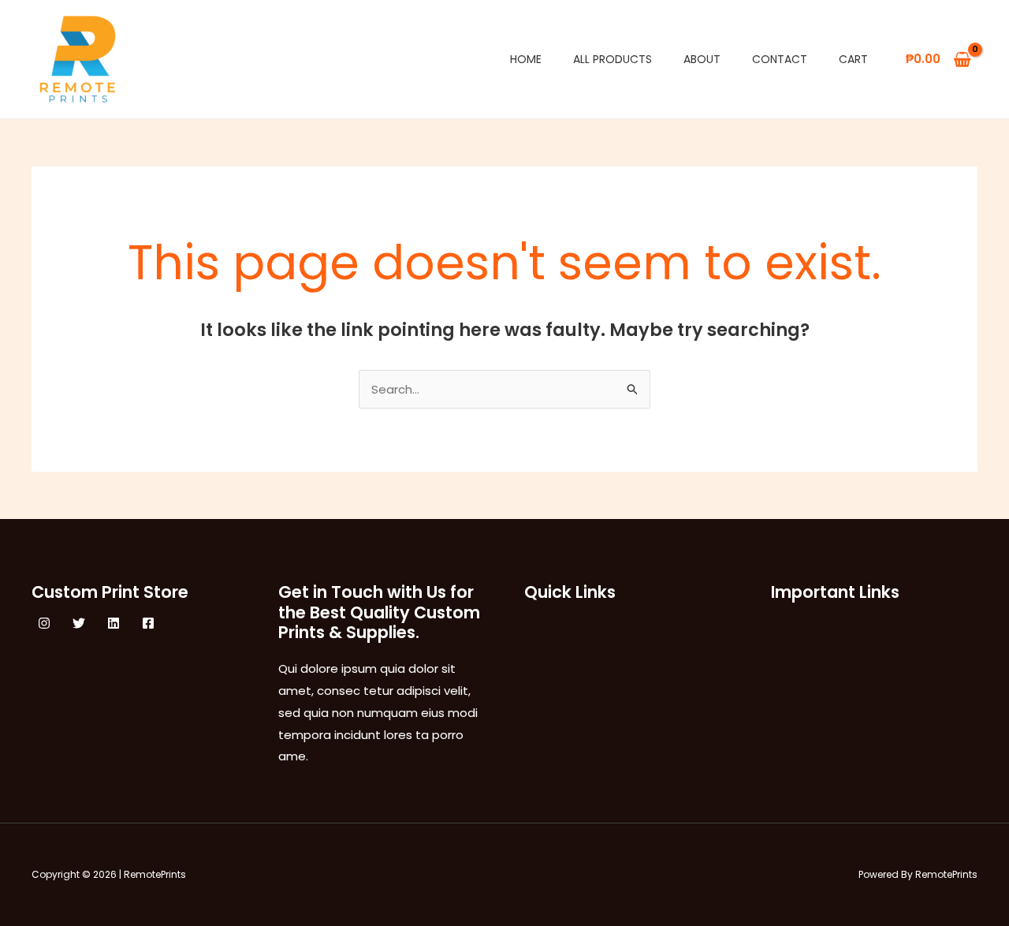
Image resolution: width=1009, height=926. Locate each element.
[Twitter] (78, 623)
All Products (612, 59)
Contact (779, 59)
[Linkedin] (113, 623)
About (701, 59)
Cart (853, 59)
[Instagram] (44, 623)
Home (526, 59)
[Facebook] (148, 623)
